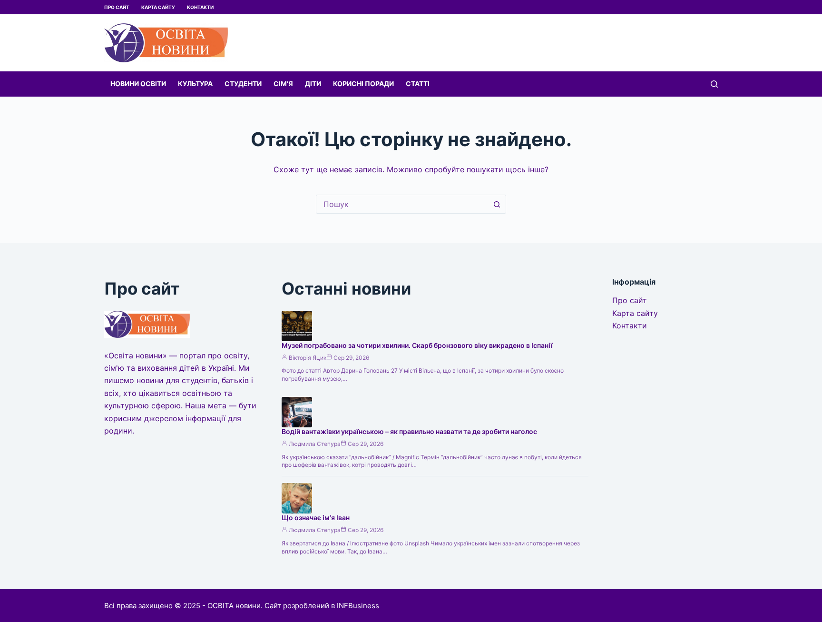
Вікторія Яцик (307, 357)
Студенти (243, 83)
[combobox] (402, 204)
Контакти (200, 7)
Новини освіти (138, 83)
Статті (418, 83)
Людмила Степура (315, 443)
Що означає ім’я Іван (316, 517)
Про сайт (116, 7)
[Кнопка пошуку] (497, 204)
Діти (313, 83)
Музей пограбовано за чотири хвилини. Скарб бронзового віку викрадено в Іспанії (417, 345)
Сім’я (283, 83)
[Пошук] (714, 84)
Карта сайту (158, 7)
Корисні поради (363, 83)
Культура (195, 83)
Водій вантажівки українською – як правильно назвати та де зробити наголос (409, 431)
